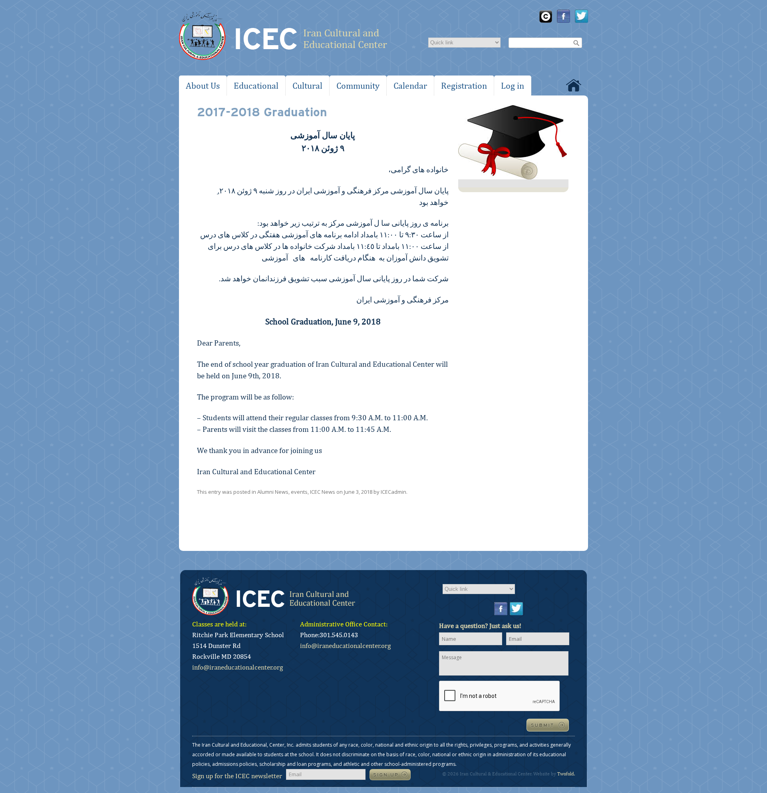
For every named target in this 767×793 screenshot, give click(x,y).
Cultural (307, 85)
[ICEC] (283, 38)
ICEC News (322, 491)
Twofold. (566, 774)
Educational (256, 85)
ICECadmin (393, 491)
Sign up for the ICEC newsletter (237, 776)
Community (358, 85)
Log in (512, 85)
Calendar (410, 85)
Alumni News (272, 491)
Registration (464, 85)
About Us (203, 85)
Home (573, 85)
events (299, 491)
